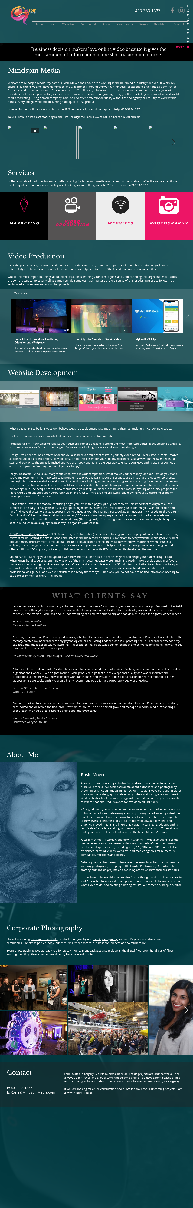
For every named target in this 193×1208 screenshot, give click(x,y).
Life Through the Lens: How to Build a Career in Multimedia (101, 117)
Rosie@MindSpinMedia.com (33, 1092)
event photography (105, 939)
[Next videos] (188, 315)
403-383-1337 (130, 109)
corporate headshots (44, 939)
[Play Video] (41, 316)
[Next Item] (186, 399)
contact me (47, 954)
